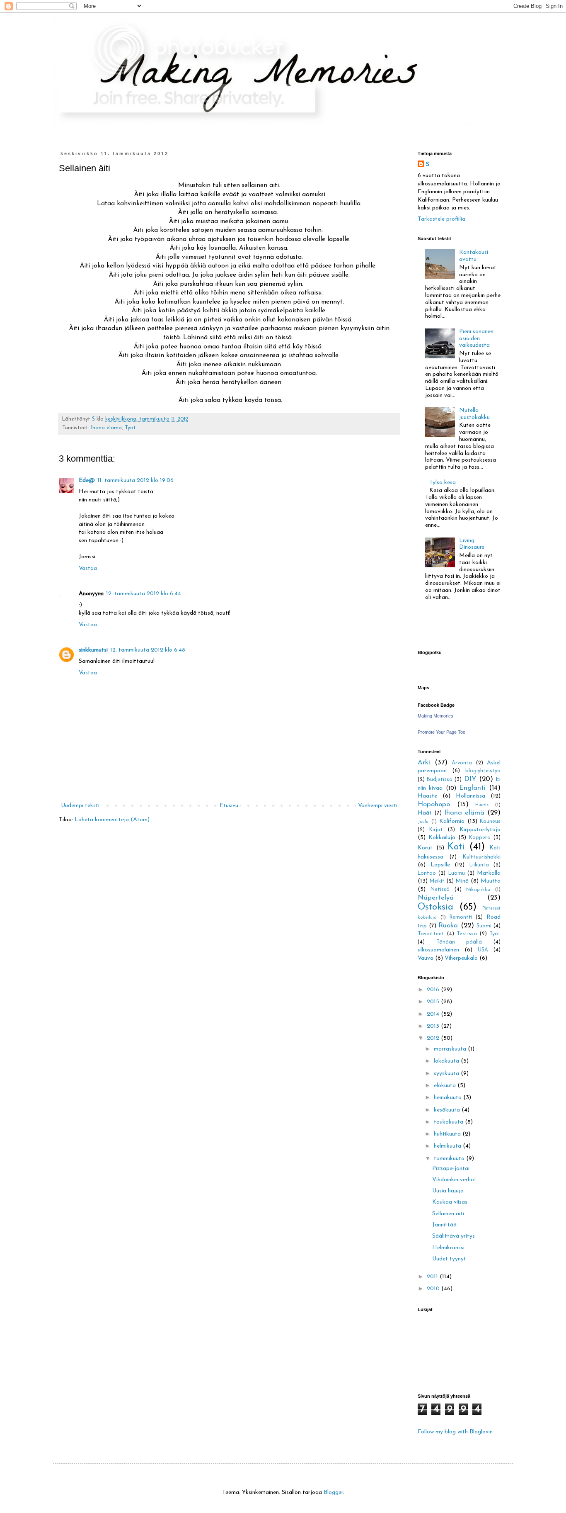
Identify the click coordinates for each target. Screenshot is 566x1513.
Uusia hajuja (448, 1191)
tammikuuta (450, 1158)
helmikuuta (448, 1146)
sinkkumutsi (93, 650)
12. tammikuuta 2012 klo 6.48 (147, 650)
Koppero (480, 837)
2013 (434, 1026)
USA (483, 950)
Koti (455, 847)
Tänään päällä (459, 942)
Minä (462, 881)
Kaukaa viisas (449, 1202)
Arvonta (462, 763)
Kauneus (490, 821)
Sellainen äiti (448, 1214)
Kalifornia (451, 821)
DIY (470, 779)
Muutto (491, 881)
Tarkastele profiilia (441, 219)
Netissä (440, 889)
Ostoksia (435, 907)
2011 (433, 1277)
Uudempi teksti (80, 806)
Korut (425, 848)
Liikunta (479, 865)
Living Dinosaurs (471, 544)
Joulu (423, 822)
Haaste (427, 796)
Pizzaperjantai (450, 1168)
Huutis (482, 805)
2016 (434, 990)
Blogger (333, 1492)
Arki (424, 762)
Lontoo (427, 873)
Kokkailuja (441, 837)
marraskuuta (451, 1049)
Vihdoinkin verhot (454, 1180)
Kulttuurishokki (481, 857)
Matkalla (489, 873)
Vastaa (88, 568)
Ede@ (87, 480)
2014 (434, 1014)
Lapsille (440, 865)
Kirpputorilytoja (480, 830)
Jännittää (444, 1225)
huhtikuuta (448, 1134)
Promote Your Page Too (441, 732)
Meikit (437, 881)
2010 (434, 1289)
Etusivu (229, 806)
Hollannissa (470, 796)
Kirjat (436, 829)
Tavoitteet (431, 934)
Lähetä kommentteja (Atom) (112, 820)
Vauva (425, 958)
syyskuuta (447, 1073)
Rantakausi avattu (473, 256)
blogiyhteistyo (483, 771)
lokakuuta (447, 1061)
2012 (434, 1038)
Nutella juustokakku (474, 414)
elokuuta (445, 1085)
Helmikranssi (448, 1248)
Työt (130, 428)
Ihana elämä (106, 428)
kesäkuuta (448, 1110)
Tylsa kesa (442, 482)
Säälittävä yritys (453, 1236)
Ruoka (448, 925)
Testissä (467, 934)
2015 (434, 1002)
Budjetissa (439, 779)
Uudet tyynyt (449, 1259)
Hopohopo (434, 804)
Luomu (456, 873)
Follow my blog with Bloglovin (455, 1432)
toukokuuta (449, 1122)
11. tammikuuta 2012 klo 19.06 (135, 480)
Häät (425, 813)
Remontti (461, 917)
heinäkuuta (448, 1098)
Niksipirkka (478, 890)
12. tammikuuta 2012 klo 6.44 (143, 594)
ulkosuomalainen (438, 950)
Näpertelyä (436, 897)
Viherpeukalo (461, 958)
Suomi (484, 926)
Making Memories (435, 715)
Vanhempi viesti (377, 806)
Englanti (472, 787)
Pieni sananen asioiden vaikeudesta (476, 338)
